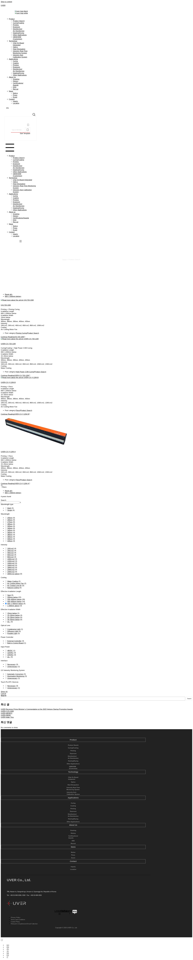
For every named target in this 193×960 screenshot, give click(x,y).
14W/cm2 (10, 563)
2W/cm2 (10, 551)
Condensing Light (13, 629)
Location (16, 103)
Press (15, 95)
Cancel (3, 694)
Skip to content (6, 2)
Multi (9, 508)
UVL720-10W (6, 305)
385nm (9, 535)
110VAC (10, 653)
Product (12, 19)
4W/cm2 (10, 553)
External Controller (14, 641)
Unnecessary (12, 667)
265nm (9, 520)
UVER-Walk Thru (7, 717)
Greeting (16, 79)
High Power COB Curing (25, 372)
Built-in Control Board (15, 643)
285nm (9, 524)
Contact (12, 99)
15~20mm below (13, 615)
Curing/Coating (18, 23)
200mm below (12, 597)
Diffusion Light (12, 631)
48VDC (10, 651)
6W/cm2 (10, 555)
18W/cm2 (10, 567)
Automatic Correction (15, 674)
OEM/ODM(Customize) (17, 38)
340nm (9, 528)
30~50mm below (13, 620)
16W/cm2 (10, 565)
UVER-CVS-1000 (7, 711)
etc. (8, 622)
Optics (15, 47)
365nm (9, 533)
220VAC (10, 655)
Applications (13, 59)
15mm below (12, 613)
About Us (12, 77)
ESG (14, 87)
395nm (9, 537)
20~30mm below (13, 617)
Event (15, 97)
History (15, 81)
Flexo (18, 410)
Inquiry (15, 101)
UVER (3, 5)
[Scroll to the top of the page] (2, 939)
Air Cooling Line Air (14, 586)
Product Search (19, 21)
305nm (9, 526)
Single (9, 510)
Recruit (15, 89)
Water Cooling (12, 581)
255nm (9, 518)
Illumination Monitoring (15, 676)
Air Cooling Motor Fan (15, 583)
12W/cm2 (10, 561)
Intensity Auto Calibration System (20, 56)
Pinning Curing (21, 333)
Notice (15, 93)
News (11, 91)
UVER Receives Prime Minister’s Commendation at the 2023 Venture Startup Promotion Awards (37, 709)
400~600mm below (14, 601)
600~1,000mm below (15, 604)
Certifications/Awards (18, 84)
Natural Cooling (13, 588)
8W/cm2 (10, 557)
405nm (9, 539)
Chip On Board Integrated (18, 44)
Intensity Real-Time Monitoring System (20, 52)
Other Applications (20, 35)
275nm (9, 522)
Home (64, 260)
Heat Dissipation (19, 49)
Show (4, 692)
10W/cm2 (10, 559)
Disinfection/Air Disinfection (18, 30)
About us (12, 212)
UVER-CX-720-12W (8, 344)
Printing (16, 25)
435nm (9, 541)
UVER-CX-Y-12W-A (8, 452)
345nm (9, 530)
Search (3, 696)
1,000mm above (13, 606)
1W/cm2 (10, 548)
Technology (13, 41)
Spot (9, 595)
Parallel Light (12, 633)
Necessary (11, 664)
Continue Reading (12, 337)
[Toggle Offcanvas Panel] (34, 114)
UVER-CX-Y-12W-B (8, 382)
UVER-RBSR (6, 715)
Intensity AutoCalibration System (73, 793)
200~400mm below (14, 599)
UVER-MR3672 (6, 713)
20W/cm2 (10, 570)
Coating (16, 63)
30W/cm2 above (13, 574)
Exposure (16, 27)
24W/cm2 (10, 572)
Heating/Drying (18, 33)
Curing (15, 61)
